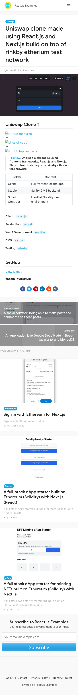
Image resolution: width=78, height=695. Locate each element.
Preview (14, 158)
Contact (22, 678)
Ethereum (25, 278)
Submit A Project (62, 678)
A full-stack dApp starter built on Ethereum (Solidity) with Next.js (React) (34, 497)
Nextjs (10, 21)
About (9, 678)
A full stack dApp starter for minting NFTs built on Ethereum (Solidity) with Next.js (39, 589)
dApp (8, 577)
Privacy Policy (39, 678)
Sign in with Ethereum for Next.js (34, 414)
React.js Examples (26, 5)
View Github (13, 271)
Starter (9, 486)
